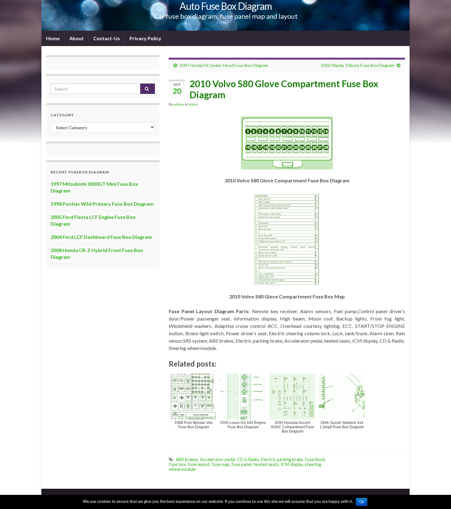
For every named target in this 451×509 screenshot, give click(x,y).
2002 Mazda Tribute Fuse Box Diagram (357, 65)
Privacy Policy (145, 38)
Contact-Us (106, 38)
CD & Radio (248, 459)
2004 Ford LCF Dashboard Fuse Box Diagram (101, 237)
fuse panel (241, 464)
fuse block (315, 459)
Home (53, 38)
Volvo (193, 104)
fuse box (177, 464)
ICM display (292, 464)
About (76, 38)
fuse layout (199, 464)
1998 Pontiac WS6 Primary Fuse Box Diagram (102, 204)
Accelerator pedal (217, 459)
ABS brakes (187, 459)
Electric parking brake (282, 459)
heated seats (266, 464)
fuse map (220, 464)
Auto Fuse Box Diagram (225, 6)
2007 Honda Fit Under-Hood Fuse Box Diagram (223, 65)
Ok (361, 502)
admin (179, 104)
